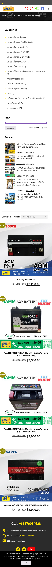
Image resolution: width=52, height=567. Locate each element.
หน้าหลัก (5, 16)
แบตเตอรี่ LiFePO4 (15, 67)
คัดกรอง (10, 128)
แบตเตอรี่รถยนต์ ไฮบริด (17, 57)
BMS (9, 93)
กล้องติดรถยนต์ (13, 103)
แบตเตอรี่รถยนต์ (14, 37)
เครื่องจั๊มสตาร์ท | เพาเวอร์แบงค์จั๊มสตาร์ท (24, 98)
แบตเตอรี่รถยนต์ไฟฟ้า (16, 47)
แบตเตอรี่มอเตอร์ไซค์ (16, 52)
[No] (45, 559)
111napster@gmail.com (16, 541)
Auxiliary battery (14, 79)
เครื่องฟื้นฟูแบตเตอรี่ (15, 89)
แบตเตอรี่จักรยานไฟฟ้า (16, 62)
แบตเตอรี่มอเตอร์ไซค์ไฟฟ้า (18, 42)
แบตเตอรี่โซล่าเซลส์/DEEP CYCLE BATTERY (26, 72)
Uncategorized (13, 108)
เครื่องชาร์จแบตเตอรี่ (16, 84)
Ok (26, 562)
